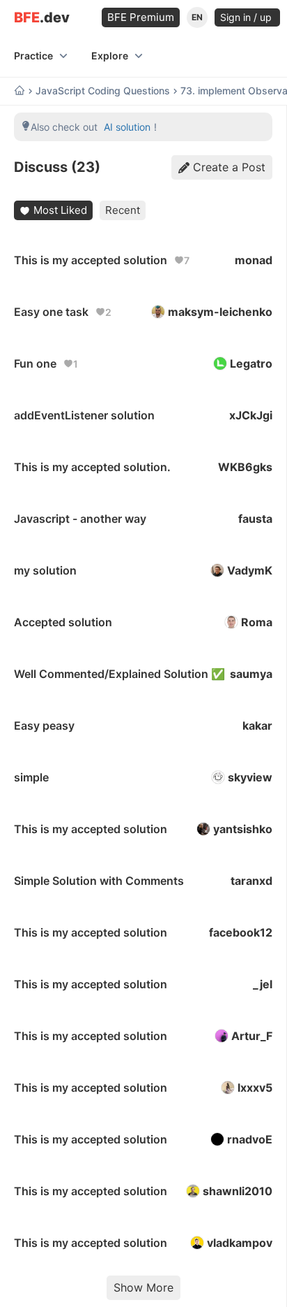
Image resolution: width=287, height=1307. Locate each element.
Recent (122, 210)
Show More (143, 1287)
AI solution (127, 127)
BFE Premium (140, 17)
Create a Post (229, 167)
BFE (42, 18)
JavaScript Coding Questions (103, 90)
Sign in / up (247, 17)
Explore (109, 56)
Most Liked (60, 210)
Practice (33, 56)
